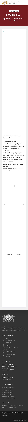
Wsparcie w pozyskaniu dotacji (9, 366)
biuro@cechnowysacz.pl (12, 347)
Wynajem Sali (5, 368)
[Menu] (25, 2)
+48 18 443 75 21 (10, 351)
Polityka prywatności (7, 379)
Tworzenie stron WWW (8, 370)
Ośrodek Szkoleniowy (7, 364)
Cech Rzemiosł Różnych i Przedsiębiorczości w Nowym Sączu (12, 413)
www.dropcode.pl (22, 420)
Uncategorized (14, 11)
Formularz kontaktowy (7, 377)
